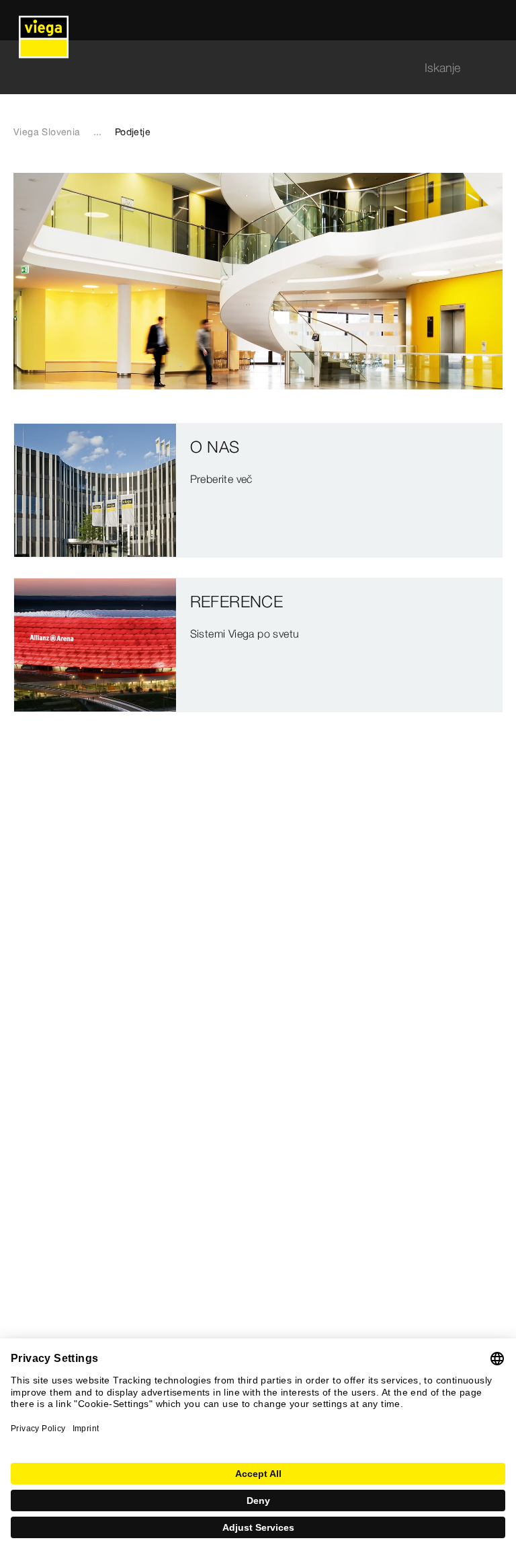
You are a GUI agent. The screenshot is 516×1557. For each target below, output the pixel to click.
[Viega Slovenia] (43, 20)
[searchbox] (246, 67)
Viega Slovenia (47, 132)
